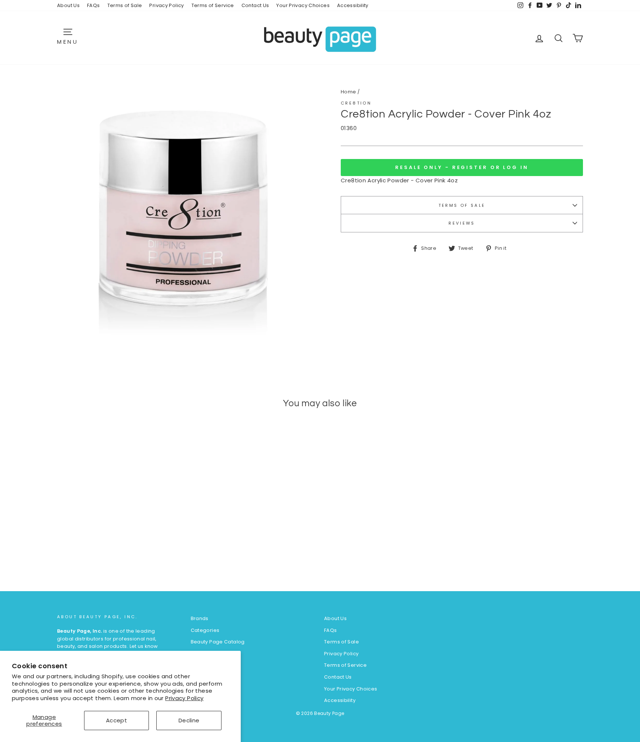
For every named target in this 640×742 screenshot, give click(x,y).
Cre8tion (356, 103)
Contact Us (255, 5)
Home (348, 92)
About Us (68, 5)
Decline (189, 720)
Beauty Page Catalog (218, 642)
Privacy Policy (184, 698)
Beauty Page (329, 713)
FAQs (93, 5)
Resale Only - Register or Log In (462, 167)
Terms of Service (212, 5)
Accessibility (353, 5)
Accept (116, 720)
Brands (200, 618)
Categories (205, 630)
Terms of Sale (124, 5)
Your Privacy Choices (303, 5)
